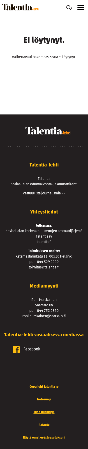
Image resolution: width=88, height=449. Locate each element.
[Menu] (80, 7)
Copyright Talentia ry (44, 387)
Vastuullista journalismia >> (44, 193)
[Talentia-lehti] (20, 7)
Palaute (44, 425)
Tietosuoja (44, 399)
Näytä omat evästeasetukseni (44, 437)
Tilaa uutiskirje (44, 412)
